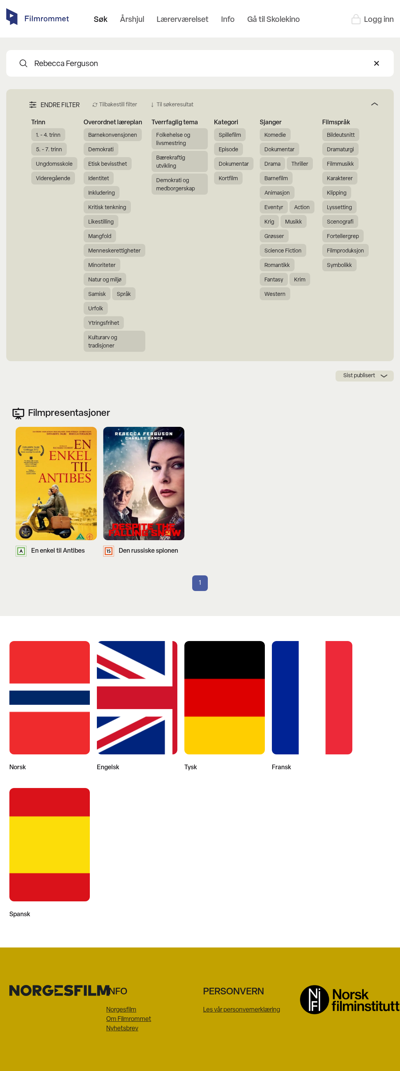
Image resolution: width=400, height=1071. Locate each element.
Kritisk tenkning (107, 208)
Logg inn (379, 20)
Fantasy (273, 280)
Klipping (336, 193)
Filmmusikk (340, 164)
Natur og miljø (104, 280)
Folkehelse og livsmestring (173, 140)
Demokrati (101, 150)
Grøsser (274, 237)
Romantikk (277, 266)
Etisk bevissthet (107, 164)
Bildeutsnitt (341, 135)
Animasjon (277, 193)
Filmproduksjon (345, 251)
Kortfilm (228, 179)
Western (275, 294)
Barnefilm (276, 179)
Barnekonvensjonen (112, 135)
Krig (269, 222)
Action (302, 208)
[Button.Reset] (376, 63)
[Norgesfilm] (54, 990)
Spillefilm (230, 135)
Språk (124, 294)
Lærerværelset (183, 20)
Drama (272, 164)
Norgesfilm (121, 1010)
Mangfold (99, 237)
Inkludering (101, 193)
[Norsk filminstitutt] (345, 999)
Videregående (53, 179)
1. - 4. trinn (48, 135)
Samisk (97, 294)
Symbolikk (339, 266)
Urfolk (95, 309)
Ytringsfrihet (103, 323)
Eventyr (273, 208)
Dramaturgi (340, 150)
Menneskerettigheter (114, 251)
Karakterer (340, 179)
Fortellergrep (343, 237)
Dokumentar (234, 164)
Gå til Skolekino (273, 20)
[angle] (288, 104)
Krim (299, 280)
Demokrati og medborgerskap (175, 185)
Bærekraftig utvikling (170, 162)
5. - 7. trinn (49, 150)
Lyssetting (339, 208)
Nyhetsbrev (122, 1029)
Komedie (275, 135)
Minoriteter (102, 266)
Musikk (293, 222)
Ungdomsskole (54, 164)
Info (228, 20)
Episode (228, 150)
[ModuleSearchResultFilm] (23, 63)
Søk (100, 20)
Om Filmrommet (128, 1019)
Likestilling (101, 222)
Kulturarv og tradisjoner (102, 342)
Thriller (299, 164)
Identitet (98, 179)
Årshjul (132, 20)
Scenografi (340, 222)
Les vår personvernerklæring (241, 1010)
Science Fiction (283, 251)
